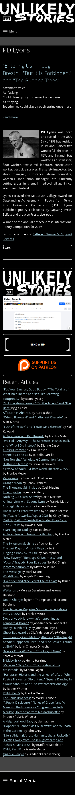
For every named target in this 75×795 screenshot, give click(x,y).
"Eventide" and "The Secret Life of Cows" (30, 581)
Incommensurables (16, 567)
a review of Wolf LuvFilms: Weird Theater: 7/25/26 (36, 469)
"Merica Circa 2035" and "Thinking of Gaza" (32, 651)
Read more (10, 117)
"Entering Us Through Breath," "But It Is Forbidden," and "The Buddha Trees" (37, 73)
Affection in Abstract (17, 413)
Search (7, 248)
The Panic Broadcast (17, 698)
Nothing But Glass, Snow (20, 497)
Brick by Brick (12, 661)
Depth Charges (13, 600)
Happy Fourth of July (17, 628)
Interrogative (12, 492)
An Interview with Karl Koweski (23, 436)
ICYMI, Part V (11, 693)
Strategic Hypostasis (17, 506)
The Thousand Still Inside (20, 487)
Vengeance (10, 478)
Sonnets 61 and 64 (15, 455)
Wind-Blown (11, 576)
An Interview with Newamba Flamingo (28, 534)
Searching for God (15, 530)
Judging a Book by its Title (20, 553)
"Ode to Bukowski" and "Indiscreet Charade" (33, 417)
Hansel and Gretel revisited (21, 511)
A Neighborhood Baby (18, 721)
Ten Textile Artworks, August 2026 (25, 516)
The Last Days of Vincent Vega (23, 548)
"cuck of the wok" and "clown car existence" (32, 427)
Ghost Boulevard (14, 633)
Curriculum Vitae (14, 450)
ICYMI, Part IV (12, 749)
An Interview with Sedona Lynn (24, 502)
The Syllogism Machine (18, 544)
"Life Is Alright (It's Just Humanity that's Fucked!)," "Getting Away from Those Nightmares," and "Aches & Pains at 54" (36, 740)
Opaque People (13, 754)
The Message (12, 572)
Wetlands (9, 590)
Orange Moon (12, 483)
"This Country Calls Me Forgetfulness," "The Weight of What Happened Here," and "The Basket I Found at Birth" (37, 641)
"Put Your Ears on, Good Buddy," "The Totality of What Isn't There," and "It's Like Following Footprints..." (35, 394)
